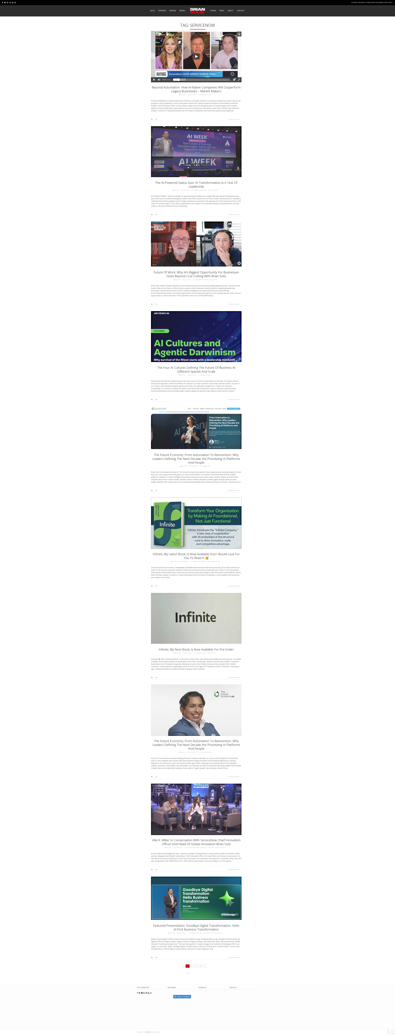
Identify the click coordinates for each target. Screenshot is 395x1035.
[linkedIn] (12, 2)
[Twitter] (5, 2)
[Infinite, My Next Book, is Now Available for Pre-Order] (196, 618)
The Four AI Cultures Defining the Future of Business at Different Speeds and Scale (196, 369)
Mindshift (215, 190)
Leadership (210, 190)
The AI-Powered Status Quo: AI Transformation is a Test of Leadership (196, 185)
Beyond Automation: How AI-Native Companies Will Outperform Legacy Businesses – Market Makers (196, 89)
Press (221, 10)
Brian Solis (197, 11)
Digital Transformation (201, 847)
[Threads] (10, 2)
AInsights (197, 190)
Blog (152, 10)
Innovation (208, 375)
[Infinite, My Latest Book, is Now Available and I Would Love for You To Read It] (196, 523)
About (230, 10)
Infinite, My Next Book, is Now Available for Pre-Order (196, 649)
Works (182, 10)
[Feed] (15, 2)
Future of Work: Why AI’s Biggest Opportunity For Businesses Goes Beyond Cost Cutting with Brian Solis (196, 274)
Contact (241, 10)
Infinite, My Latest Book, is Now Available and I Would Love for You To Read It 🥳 (196, 556)
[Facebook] (2, 2)
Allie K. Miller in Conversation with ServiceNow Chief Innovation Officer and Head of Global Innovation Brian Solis (196, 842)
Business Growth (191, 847)
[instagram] (7, 2)
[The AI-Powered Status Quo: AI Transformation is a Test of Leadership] (196, 152)
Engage (173, 10)
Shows (213, 10)
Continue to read (233, 119)
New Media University (206, 94)
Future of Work (203, 190)
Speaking (162, 10)
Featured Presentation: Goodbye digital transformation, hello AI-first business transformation (196, 927)
